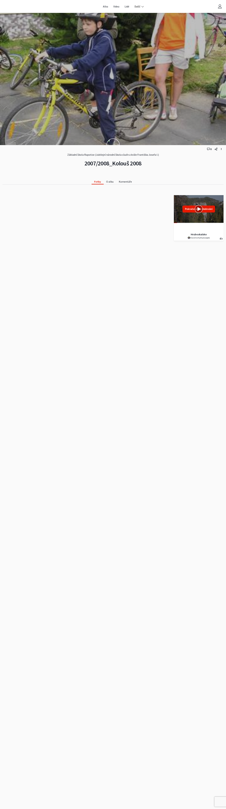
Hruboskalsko (199, 234)
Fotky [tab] (97, 181)
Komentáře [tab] (125, 181)
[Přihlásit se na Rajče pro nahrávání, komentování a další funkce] (220, 6)
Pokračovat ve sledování (199, 209)
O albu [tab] (109, 181)
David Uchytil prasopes (200, 237)
